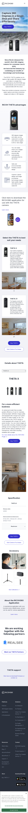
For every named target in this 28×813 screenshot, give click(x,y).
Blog (3, 749)
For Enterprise (18, 705)
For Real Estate (19, 717)
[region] (14, 802)
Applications (5, 712)
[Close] (26, 793)
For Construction (19, 720)
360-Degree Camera (7, 708)
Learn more (5, 210)
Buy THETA (7, 26)
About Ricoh (5, 755)
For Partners (18, 708)
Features (4, 705)
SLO (3, 767)
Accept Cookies (14, 810)
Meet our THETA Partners (14, 652)
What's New (5, 746)
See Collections (13, 589)
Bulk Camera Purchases (9, 32)
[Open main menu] (24, 3)
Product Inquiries (19, 751)
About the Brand (6, 752)
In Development (6, 715)
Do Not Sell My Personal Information (14, 805)
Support (4, 758)
